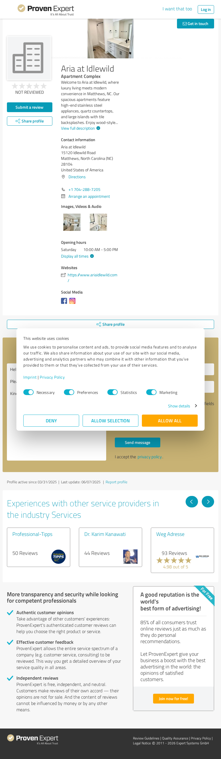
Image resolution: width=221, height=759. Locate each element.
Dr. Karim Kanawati (105, 533)
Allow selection (110, 420)
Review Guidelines (146, 738)
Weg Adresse (170, 533)
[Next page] (208, 501)
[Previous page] (192, 501)
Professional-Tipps (32, 533)
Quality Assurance (175, 738)
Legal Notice (142, 743)
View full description (78, 128)
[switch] (69, 392)
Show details (179, 406)
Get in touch (197, 23)
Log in (206, 9)
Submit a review (29, 107)
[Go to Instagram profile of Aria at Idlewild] (73, 303)
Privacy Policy (52, 377)
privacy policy (150, 457)
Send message (137, 442)
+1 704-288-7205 (84, 189)
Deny (51, 420)
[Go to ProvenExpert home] (46, 11)
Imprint (30, 377)
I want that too (177, 8)
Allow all (170, 420)
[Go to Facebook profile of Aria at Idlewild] (65, 303)
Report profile (116, 481)
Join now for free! (173, 698)
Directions (77, 176)
